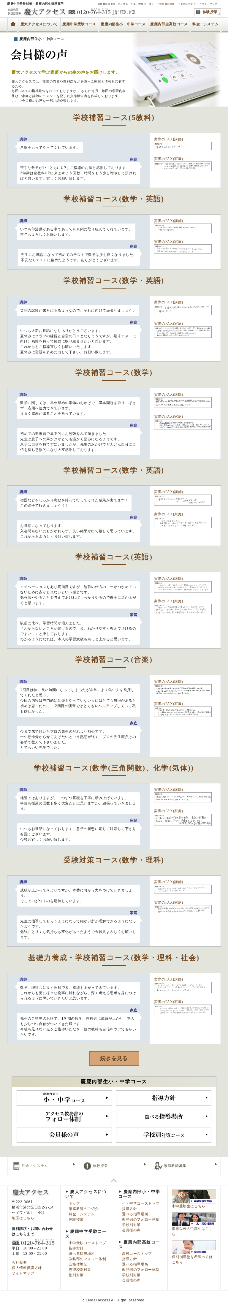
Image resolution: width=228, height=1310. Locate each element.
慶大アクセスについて (39, 24)
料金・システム (205, 24)
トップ (13, 21)
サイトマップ (209, 3)
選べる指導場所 (82, 1254)
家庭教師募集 (167, 3)
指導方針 (76, 1248)
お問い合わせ (188, 3)
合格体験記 (78, 1264)
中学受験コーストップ (87, 1243)
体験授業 (210, 11)
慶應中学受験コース (79, 24)
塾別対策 (76, 1275)
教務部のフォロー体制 (87, 1259)
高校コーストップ (137, 1254)
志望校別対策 (80, 1270)
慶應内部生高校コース (169, 24)
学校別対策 (131, 1225)
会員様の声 (131, 1230)
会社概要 (19, 1262)
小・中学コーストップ (140, 1203)
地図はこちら (23, 1218)
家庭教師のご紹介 (84, 1209)
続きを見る (114, 1058)
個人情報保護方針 (27, 1268)
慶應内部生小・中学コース (123, 24)
